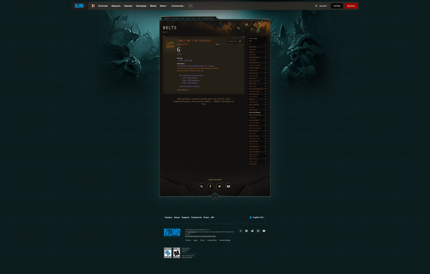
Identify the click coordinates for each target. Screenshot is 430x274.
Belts (169, 27)
